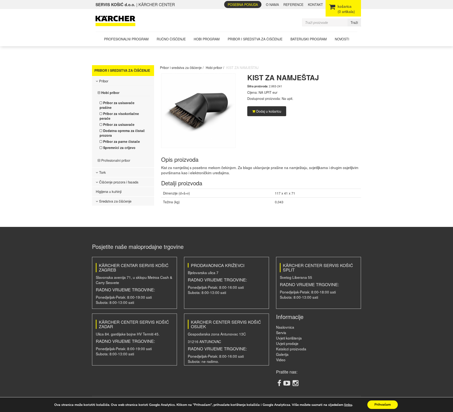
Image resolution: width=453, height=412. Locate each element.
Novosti (342, 39)
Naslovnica (285, 327)
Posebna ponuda (243, 4)
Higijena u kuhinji (109, 191)
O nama (272, 4)
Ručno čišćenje (171, 39)
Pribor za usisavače (118, 124)
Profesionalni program (126, 39)
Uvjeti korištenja (289, 337)
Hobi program (207, 39)
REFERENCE (293, 4)
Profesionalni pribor (115, 160)
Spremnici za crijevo (118, 147)
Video (280, 359)
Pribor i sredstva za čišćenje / (182, 67)
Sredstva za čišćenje (114, 201)
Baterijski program (308, 39)
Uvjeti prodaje (287, 343)
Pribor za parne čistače (121, 141)
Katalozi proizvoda (291, 348)
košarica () (346, 9)
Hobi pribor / (215, 67)
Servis (281, 332)
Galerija (282, 354)
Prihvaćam (382, 404)
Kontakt (315, 4)
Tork (102, 172)
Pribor (103, 80)
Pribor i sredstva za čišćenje (255, 39)
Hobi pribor (109, 92)
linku (348, 405)
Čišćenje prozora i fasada (118, 181)
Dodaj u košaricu (268, 111)
